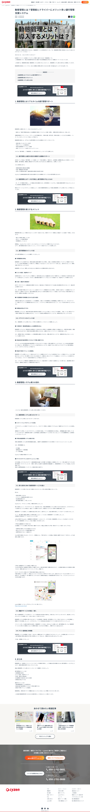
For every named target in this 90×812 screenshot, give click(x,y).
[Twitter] (69, 17)
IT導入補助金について (62, 800)
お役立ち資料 (64, 2)
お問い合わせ (70, 2)
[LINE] (74, 17)
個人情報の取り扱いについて (78, 800)
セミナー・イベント (44, 2)
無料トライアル (77, 2)
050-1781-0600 (57, 779)
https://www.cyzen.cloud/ (21, 606)
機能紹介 (33, 2)
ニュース (58, 2)
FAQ (48, 796)
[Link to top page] (6, 2)
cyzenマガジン (7, 5)
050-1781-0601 (57, 769)
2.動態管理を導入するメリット (25, 77)
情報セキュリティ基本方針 (77, 794)
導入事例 (37, 2)
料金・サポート (52, 2)
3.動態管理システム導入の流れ (25, 80)
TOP (48, 789)
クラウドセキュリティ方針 (77, 796)
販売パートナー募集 (62, 798)
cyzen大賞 (49, 800)
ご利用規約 (74, 793)
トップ (3, 5)
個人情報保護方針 (75, 798)
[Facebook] (71, 17)
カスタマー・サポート (76, 789)
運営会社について (75, 790)
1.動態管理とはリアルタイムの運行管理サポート (29, 75)
